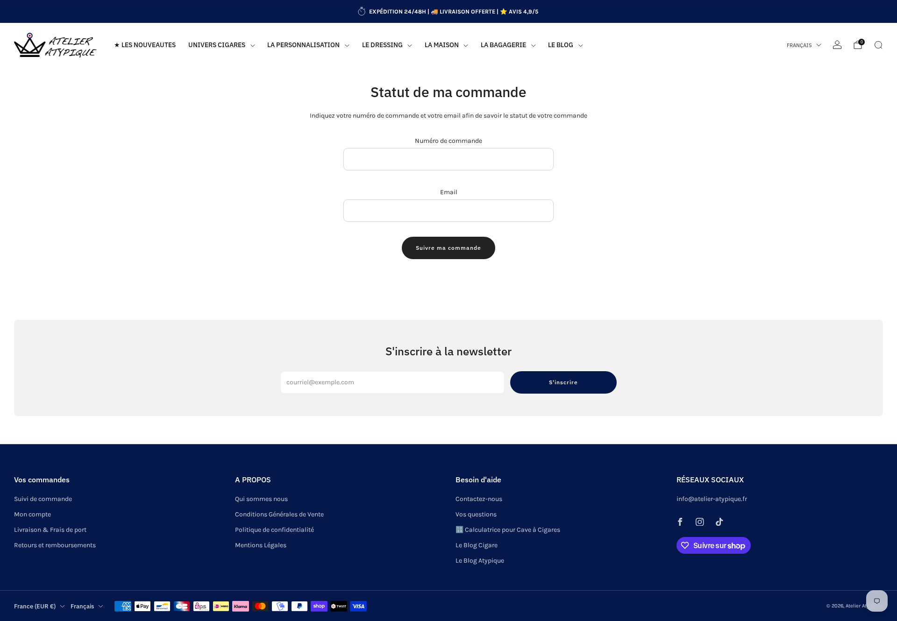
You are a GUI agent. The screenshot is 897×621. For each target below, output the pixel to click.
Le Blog (560, 45)
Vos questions (476, 514)
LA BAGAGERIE (503, 45)
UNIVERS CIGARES (216, 45)
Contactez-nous (479, 499)
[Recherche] (878, 44)
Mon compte (32, 514)
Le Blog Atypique (480, 561)
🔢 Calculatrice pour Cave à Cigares (508, 530)
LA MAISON (442, 45)
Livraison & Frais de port (50, 530)
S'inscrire (563, 382)
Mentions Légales (260, 545)
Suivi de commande (43, 499)
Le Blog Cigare (477, 545)
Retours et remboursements (55, 545)
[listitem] (448, 11)
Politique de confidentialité (274, 530)
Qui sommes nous (261, 499)
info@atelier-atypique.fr (711, 499)
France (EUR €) (35, 606)
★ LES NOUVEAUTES (145, 45)
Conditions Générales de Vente (279, 514)
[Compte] (837, 44)
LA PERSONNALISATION (303, 45)
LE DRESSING (382, 45)
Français (799, 45)
